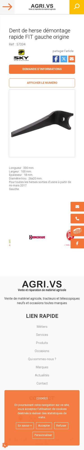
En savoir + (25, 425)
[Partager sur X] (63, 59)
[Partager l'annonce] (71, 59)
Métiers (42, 326)
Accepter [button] (44, 425)
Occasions (42, 351)
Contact (42, 383)
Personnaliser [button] (43, 435)
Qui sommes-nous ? (42, 359)
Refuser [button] (61, 425)
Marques (42, 367)
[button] (42, 83)
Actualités (42, 375)
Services (42, 335)
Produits (42, 343)
